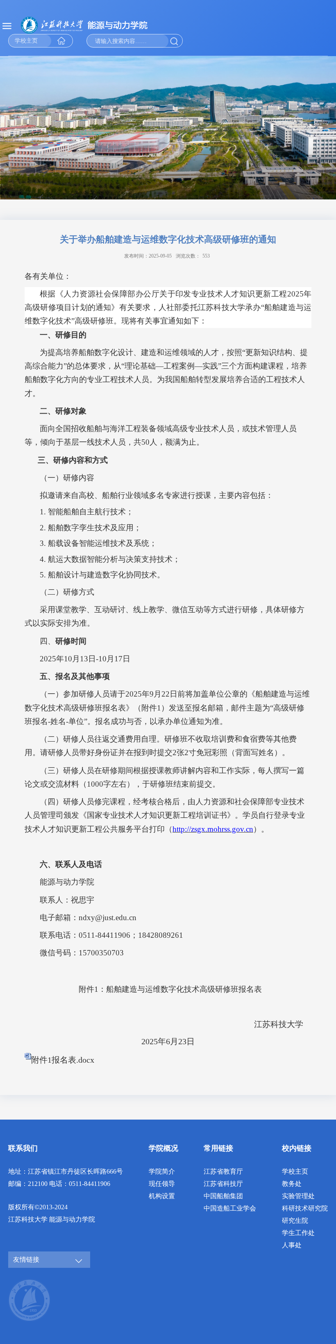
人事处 (292, 1245)
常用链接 (218, 1148)
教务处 (292, 1183)
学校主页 (295, 1171)
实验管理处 (298, 1195)
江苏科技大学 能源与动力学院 (51, 1219)
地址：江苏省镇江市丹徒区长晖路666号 (65, 1171)
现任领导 (162, 1183)
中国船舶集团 (223, 1195)
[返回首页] (94, 25)
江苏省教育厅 (223, 1171)
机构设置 (162, 1195)
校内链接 (296, 1148)
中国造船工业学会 (230, 1208)
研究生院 (295, 1220)
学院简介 (162, 1171)
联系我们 (23, 1148)
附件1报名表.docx (62, 1059)
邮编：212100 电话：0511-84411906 (59, 1183)
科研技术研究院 (305, 1208)
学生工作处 (298, 1232)
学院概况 (163, 1148)
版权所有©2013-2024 (38, 1207)
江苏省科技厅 (223, 1183)
